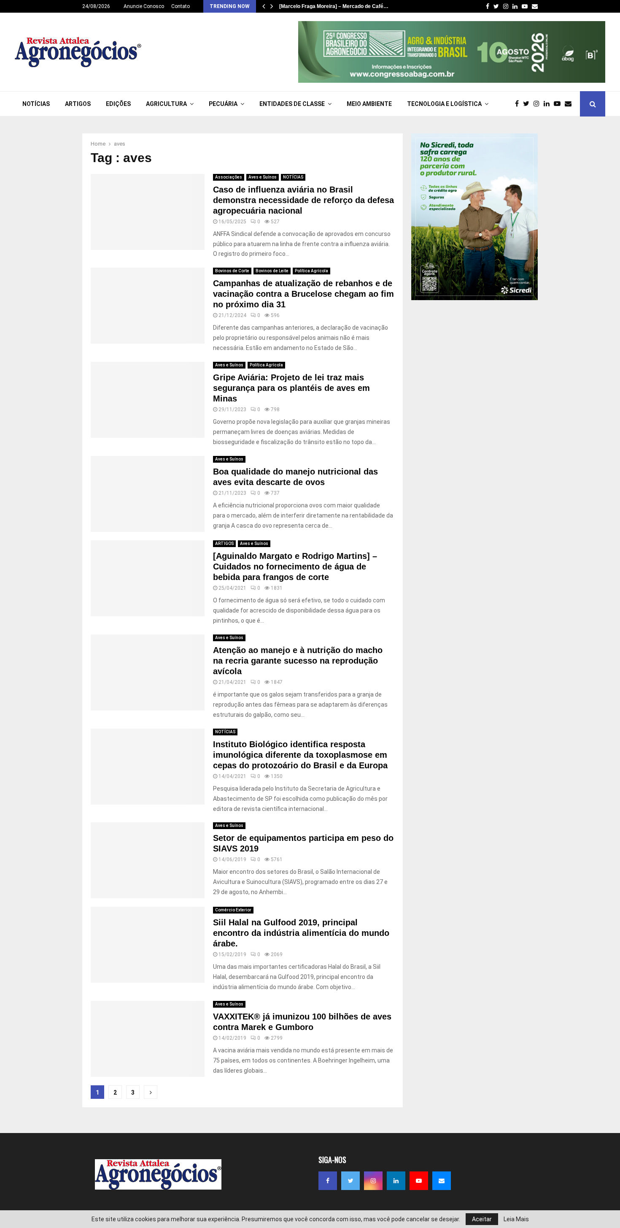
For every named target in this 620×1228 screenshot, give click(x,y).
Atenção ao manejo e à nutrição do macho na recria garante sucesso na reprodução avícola (298, 660)
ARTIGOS (78, 103)
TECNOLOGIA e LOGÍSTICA (444, 103)
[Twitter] (528, 104)
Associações (228, 177)
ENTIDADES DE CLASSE (292, 103)
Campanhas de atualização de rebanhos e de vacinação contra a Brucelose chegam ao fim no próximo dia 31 (303, 294)
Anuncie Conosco (144, 6)
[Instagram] (539, 104)
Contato (180, 6)
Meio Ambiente (369, 103)
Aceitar (482, 1219)
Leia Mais (516, 1219)
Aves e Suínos (262, 177)
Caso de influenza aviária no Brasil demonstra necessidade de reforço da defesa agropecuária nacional (303, 200)
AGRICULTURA (166, 103)
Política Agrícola (311, 270)
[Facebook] (519, 104)
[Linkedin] (549, 104)
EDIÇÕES (118, 103)
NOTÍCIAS (36, 103)
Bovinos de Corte (232, 270)
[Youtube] (559, 104)
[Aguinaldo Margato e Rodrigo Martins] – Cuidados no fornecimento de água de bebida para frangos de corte (295, 566)
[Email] (570, 104)
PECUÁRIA (223, 103)
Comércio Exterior (233, 910)
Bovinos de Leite (272, 270)
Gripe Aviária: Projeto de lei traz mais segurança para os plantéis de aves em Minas (291, 388)
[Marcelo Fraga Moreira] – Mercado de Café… (333, 6)
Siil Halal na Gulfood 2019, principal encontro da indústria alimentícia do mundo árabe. (301, 933)
